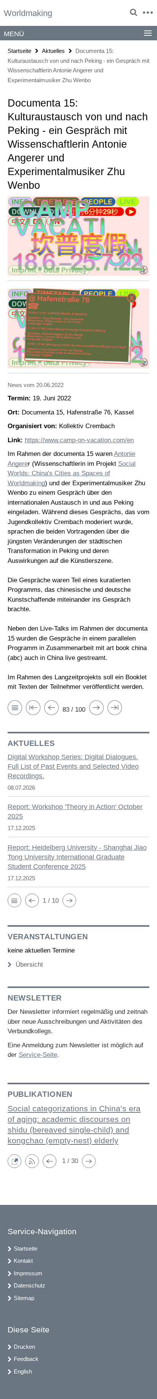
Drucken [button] (24, 1346)
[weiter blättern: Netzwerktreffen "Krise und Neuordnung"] (96, 709)
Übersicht (29, 964)
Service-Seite (38, 1054)
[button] (14, 900)
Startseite (19, 51)
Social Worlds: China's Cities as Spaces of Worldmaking (72, 473)
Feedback (26, 1359)
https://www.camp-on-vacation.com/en (79, 440)
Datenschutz (29, 1285)
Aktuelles (53, 51)
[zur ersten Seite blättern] (33, 709)
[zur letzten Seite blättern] (114, 709)
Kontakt (23, 1260)
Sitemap (24, 1298)
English (23, 1371)
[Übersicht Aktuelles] (15, 709)
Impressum (28, 1273)
